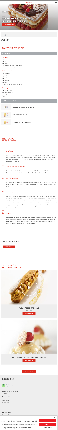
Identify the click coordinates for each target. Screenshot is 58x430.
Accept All (47, 420)
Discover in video (9, 24)
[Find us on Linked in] (9, 379)
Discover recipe (29, 313)
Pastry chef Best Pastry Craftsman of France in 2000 (16, 12)
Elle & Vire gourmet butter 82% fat (22, 122)
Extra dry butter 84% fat (19, 114)
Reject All (47, 424)
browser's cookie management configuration (22, 428)
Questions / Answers (10, 391)
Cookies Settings (47, 427)
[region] (28, 423)
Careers (5, 394)
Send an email (9, 246)
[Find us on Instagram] (6, 379)
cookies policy (27, 427)
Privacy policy (5, 405)
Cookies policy (5, 402)
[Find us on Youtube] (3, 379)
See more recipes (29, 371)
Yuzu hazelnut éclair (29, 308)
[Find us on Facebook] (12, 379)
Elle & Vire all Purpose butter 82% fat (23, 107)
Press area (6, 396)
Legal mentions (5, 400)
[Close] (54, 417)
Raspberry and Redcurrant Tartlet (29, 357)
